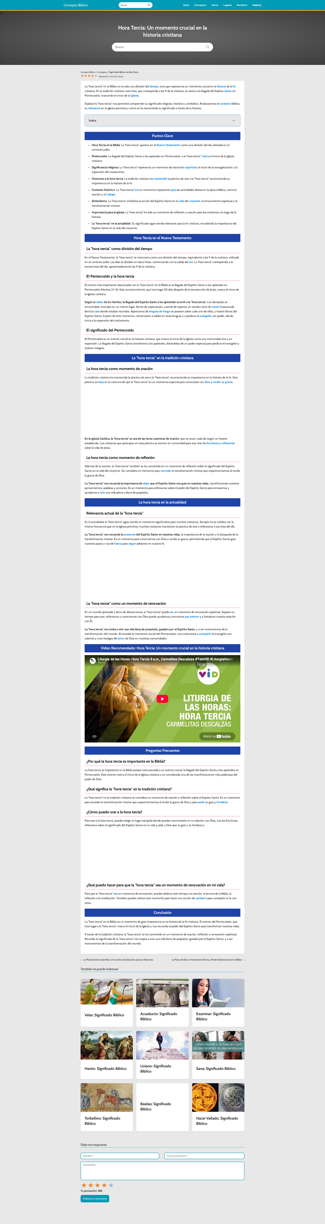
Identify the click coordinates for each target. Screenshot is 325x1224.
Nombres (242, 5)
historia (221, 86)
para (173, 189)
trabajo (110, 194)
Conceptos (200, 5)
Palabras (256, 5)
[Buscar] (206, 46)
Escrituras (213, 443)
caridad (200, 898)
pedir (201, 802)
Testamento (173, 145)
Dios (207, 382)
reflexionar (228, 443)
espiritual (191, 167)
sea (116, 893)
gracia (228, 382)
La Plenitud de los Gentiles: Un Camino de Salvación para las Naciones (118, 959)
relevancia (94, 108)
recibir (217, 382)
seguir (132, 543)
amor (121, 638)
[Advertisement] (162, 411)
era (137, 189)
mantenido (160, 178)
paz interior (192, 616)
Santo (228, 91)
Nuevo (161, 145)
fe (234, 86)
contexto (225, 103)
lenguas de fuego (159, 311)
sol (191, 262)
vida (181, 201)
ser (172, 612)
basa (101, 382)
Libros (214, 5)
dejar (146, 483)
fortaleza (222, 802)
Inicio (186, 5)
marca (206, 156)
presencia (129, 534)
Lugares (227, 5)
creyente (194, 201)
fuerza (118, 543)
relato (99, 302)
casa (96, 311)
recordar (165, 470)
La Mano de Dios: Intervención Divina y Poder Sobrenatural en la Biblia (207, 959)
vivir (102, 492)
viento (216, 306)
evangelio (205, 316)
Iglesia (134, 95)
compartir (205, 633)
